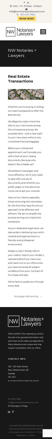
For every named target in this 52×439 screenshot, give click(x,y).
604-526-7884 (27, 14)
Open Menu (43, 31)
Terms (32, 435)
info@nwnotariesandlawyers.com (27, 11)
